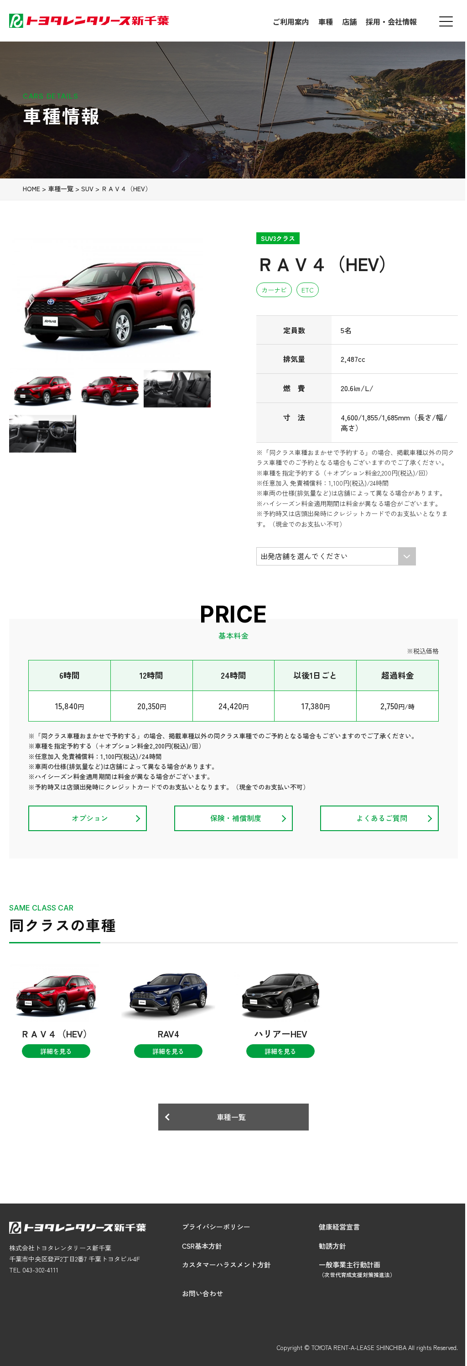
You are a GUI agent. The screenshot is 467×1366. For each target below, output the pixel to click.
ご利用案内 (291, 21)
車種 (325, 21)
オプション (90, 817)
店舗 (349, 21)
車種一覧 (60, 188)
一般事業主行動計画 (357, 1269)
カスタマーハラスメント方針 (226, 1264)
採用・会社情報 (391, 21)
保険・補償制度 (235, 817)
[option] (110, 299)
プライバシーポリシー (216, 1226)
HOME (31, 188)
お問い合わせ (202, 1293)
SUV (87, 188)
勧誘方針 (332, 1246)
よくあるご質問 (381, 817)
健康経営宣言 (339, 1226)
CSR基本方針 (202, 1246)
